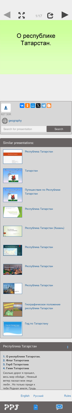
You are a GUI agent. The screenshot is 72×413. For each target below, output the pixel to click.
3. (4, 364)
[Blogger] (49, 105)
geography (15, 120)
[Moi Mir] (33, 105)
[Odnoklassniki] (27, 105)
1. (4, 356)
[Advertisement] (36, 5)
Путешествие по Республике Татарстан (42, 191)
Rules (67, 396)
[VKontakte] (22, 105)
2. (4, 360)
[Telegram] (43, 105)
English (25, 396)
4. (4, 368)
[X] (38, 105)
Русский (38, 396)
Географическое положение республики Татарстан (42, 306)
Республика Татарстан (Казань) (44, 228)
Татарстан (31, 170)
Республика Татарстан (39, 151)
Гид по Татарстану (36, 323)
